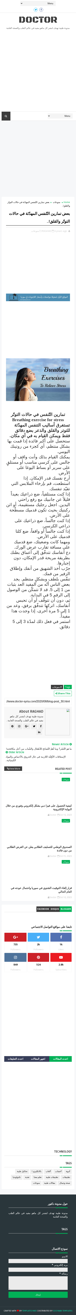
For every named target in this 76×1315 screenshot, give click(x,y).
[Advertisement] (38, 72)
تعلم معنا (38, 1177)
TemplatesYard (29, 1311)
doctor (38, 20)
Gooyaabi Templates (62, 1311)
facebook (43, 908)
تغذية (27, 1177)
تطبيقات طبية (52, 1177)
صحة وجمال (64, 1183)
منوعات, (35, 231)
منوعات (56, 202)
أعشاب (58, 1171)
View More (14, 768)
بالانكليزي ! (36, 1171)
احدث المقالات (60, 1058)
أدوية (68, 1171)
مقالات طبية (49, 1183)
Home (67, 202)
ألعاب (48, 1171)
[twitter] (36, 10)
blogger (66, 908)
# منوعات (57, 687)
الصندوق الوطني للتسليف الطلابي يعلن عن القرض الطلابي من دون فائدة (39, 848)
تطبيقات (66, 1177)
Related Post (63, 768)
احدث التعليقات (15, 1058)
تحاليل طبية (22, 1171)
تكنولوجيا (17, 1177)
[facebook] (41, 10)
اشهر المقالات (38, 1058)
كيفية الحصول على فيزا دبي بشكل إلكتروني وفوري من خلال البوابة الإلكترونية (39, 807)
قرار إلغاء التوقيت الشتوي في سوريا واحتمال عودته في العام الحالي (41, 889)
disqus (55, 908)
